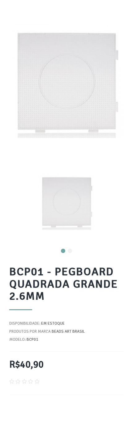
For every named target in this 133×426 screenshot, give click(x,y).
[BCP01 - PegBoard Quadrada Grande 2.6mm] (66, 201)
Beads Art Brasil (68, 331)
